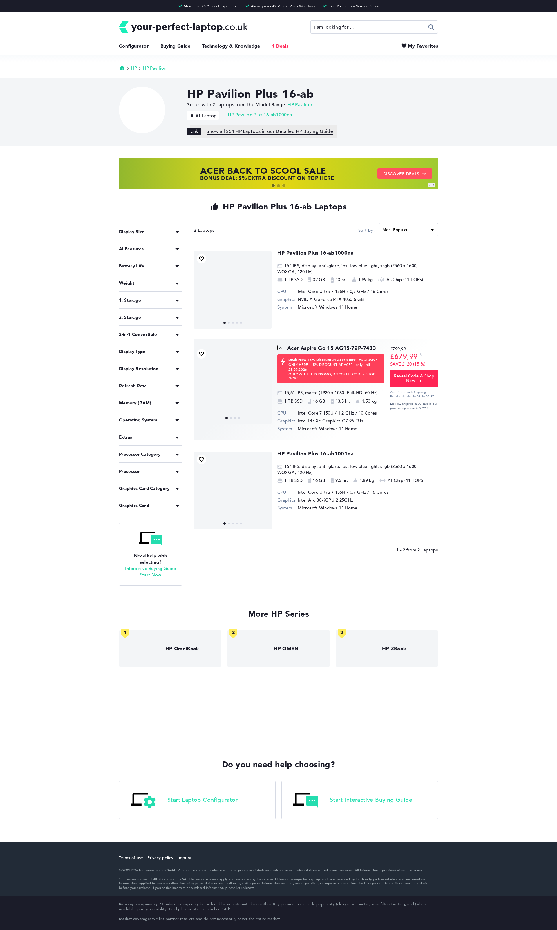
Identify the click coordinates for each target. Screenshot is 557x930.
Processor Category (139, 454)
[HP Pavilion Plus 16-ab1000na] (233, 290)
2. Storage (130, 317)
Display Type (132, 351)
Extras (125, 437)
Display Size (132, 231)
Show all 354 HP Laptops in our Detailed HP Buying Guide (270, 131)
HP (134, 68)
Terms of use (131, 857)
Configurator (134, 46)
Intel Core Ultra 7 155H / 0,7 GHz (332, 291)
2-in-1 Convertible (138, 334)
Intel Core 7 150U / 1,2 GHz (326, 413)
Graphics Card (134, 505)
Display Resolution (138, 368)
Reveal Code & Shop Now (414, 378)
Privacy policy (160, 857)
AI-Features (131, 249)
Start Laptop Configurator (202, 800)
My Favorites (423, 46)
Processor (129, 471)
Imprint (184, 857)
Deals (282, 46)
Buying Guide (175, 46)
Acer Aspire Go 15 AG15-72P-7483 (331, 348)
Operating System (138, 420)
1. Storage (130, 300)
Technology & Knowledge (231, 46)
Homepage (122, 67)
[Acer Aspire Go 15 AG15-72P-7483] (233, 385)
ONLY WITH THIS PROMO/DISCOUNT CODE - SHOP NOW (331, 376)
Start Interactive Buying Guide (371, 800)
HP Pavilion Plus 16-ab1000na (260, 115)
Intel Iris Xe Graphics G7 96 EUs (331, 421)
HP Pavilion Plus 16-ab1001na (315, 453)
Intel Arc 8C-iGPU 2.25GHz (325, 500)
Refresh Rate (133, 385)
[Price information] (420, 356)
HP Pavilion (154, 68)
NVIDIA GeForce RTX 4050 (325, 299)
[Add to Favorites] (201, 258)
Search (431, 27)
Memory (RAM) (135, 403)
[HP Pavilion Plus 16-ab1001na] (233, 490)
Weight (127, 283)
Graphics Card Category (144, 488)
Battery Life (131, 266)
